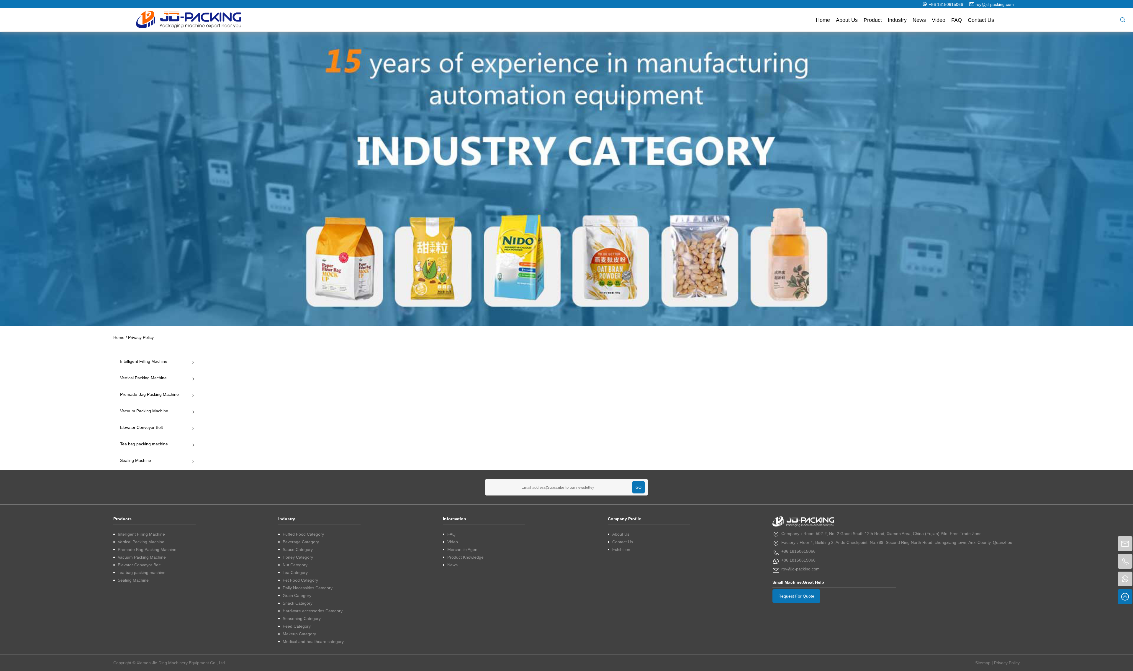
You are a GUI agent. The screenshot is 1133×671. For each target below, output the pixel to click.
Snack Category (297, 603)
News (919, 20)
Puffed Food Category (303, 534)
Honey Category (298, 557)
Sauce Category (298, 549)
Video (938, 20)
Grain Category (297, 595)
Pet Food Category (300, 580)
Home (823, 20)
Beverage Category (301, 541)
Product (873, 20)
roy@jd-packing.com (994, 4)
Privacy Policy (1007, 662)
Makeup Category (299, 633)
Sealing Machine (135, 460)
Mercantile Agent (463, 549)
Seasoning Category (302, 618)
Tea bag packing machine (144, 444)
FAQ (956, 20)
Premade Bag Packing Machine (149, 394)
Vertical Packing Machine (143, 377)
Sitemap (982, 662)
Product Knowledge (465, 557)
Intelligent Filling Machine (143, 361)
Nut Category (295, 564)
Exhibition (621, 549)
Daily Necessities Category (308, 587)
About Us (847, 20)
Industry (897, 20)
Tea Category (295, 572)
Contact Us (981, 20)
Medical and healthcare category (313, 641)
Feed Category (297, 626)
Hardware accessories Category (313, 610)
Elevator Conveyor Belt (141, 427)
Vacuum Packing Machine (144, 410)
